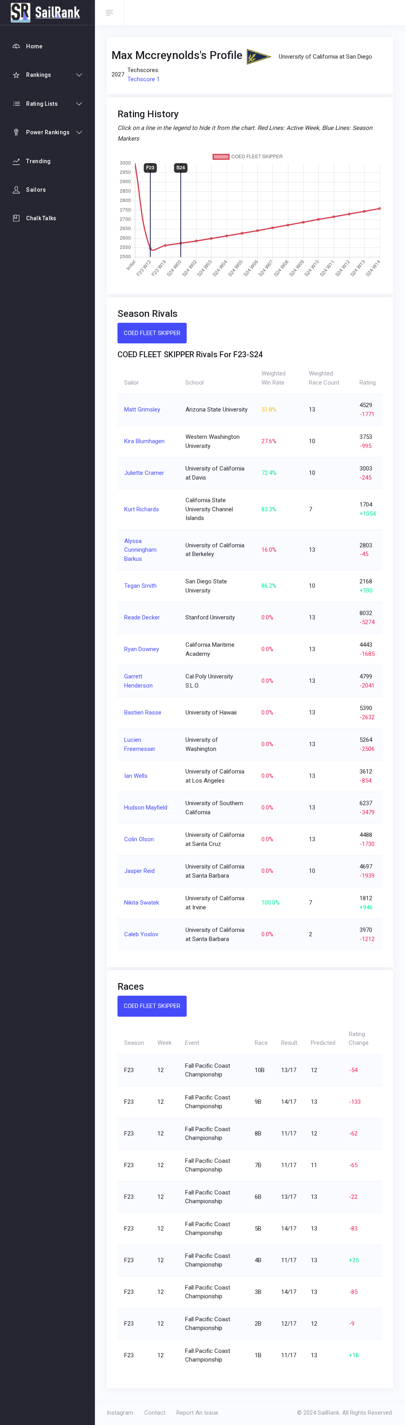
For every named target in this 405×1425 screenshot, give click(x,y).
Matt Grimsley (142, 409)
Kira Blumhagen (144, 441)
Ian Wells (136, 775)
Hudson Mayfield (145, 807)
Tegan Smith (140, 585)
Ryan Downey (141, 649)
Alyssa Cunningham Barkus (140, 549)
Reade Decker (142, 617)
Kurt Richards (141, 509)
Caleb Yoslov (141, 934)
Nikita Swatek (141, 902)
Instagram (120, 1412)
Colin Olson (139, 839)
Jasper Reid (139, 870)
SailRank (328, 1412)
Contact (154, 1412)
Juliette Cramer (144, 472)
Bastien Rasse (142, 712)
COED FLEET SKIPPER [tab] (152, 333)
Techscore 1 (143, 79)
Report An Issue (197, 1412)
